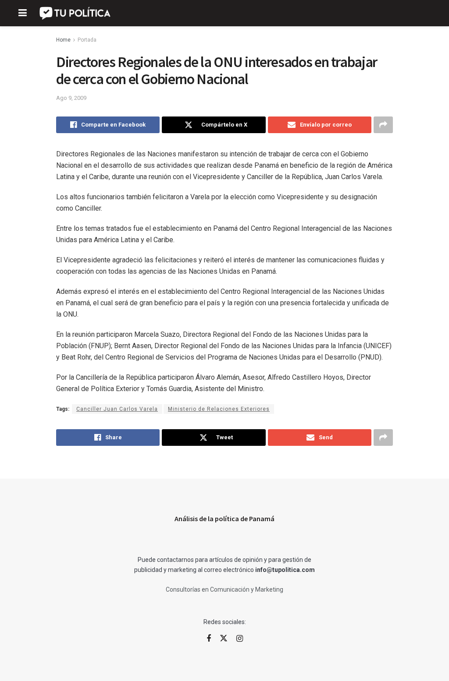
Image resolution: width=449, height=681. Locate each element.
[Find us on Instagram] (239, 639)
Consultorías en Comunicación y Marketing (224, 589)
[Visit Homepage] (76, 13)
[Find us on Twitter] (224, 638)
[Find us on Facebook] (209, 639)
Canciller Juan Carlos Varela (117, 409)
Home (63, 40)
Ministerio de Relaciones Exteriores (219, 409)
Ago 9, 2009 (71, 98)
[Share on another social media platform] (383, 124)
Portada (87, 40)
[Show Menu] (22, 13)
